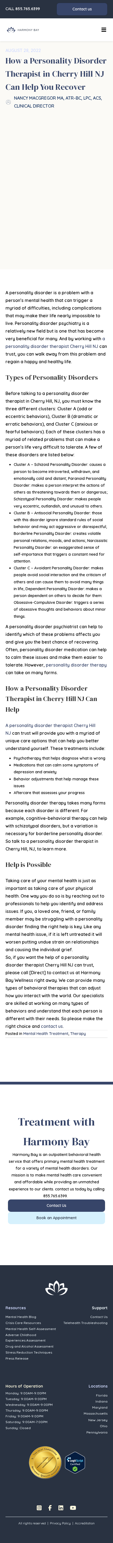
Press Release (17, 1358)
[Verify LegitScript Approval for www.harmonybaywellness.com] (75, 1462)
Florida (102, 1395)
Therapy (78, 1033)
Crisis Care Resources (23, 1323)
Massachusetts (96, 1413)
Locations (98, 1386)
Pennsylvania (97, 1432)
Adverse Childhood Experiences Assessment (25, 1337)
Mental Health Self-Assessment (30, 1329)
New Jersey (98, 1420)
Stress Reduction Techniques (28, 1352)
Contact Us (99, 1317)
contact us (52, 1026)
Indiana (101, 1401)
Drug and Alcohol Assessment (29, 1346)
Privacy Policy (60, 1523)
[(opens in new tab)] (45, 1462)
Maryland (100, 1407)
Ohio (104, 1426)
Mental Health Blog (20, 1317)
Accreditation (85, 1523)
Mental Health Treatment (45, 1033)
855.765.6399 (27, 8)
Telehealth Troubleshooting (85, 1323)
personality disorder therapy (76, 665)
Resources (15, 1307)
